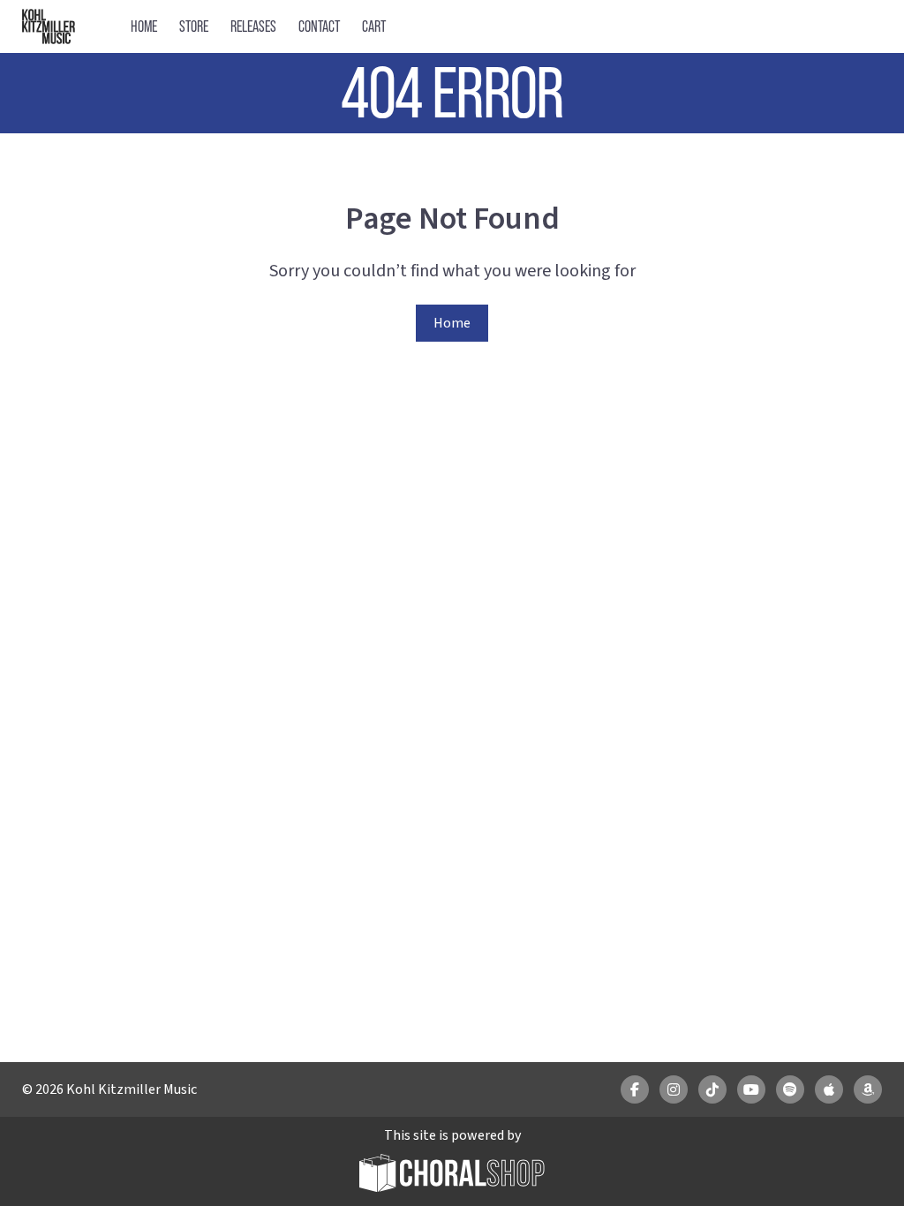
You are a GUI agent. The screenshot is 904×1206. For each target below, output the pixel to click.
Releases (253, 26)
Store (193, 26)
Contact (319, 26)
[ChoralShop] (452, 1175)
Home (144, 26)
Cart (374, 26)
